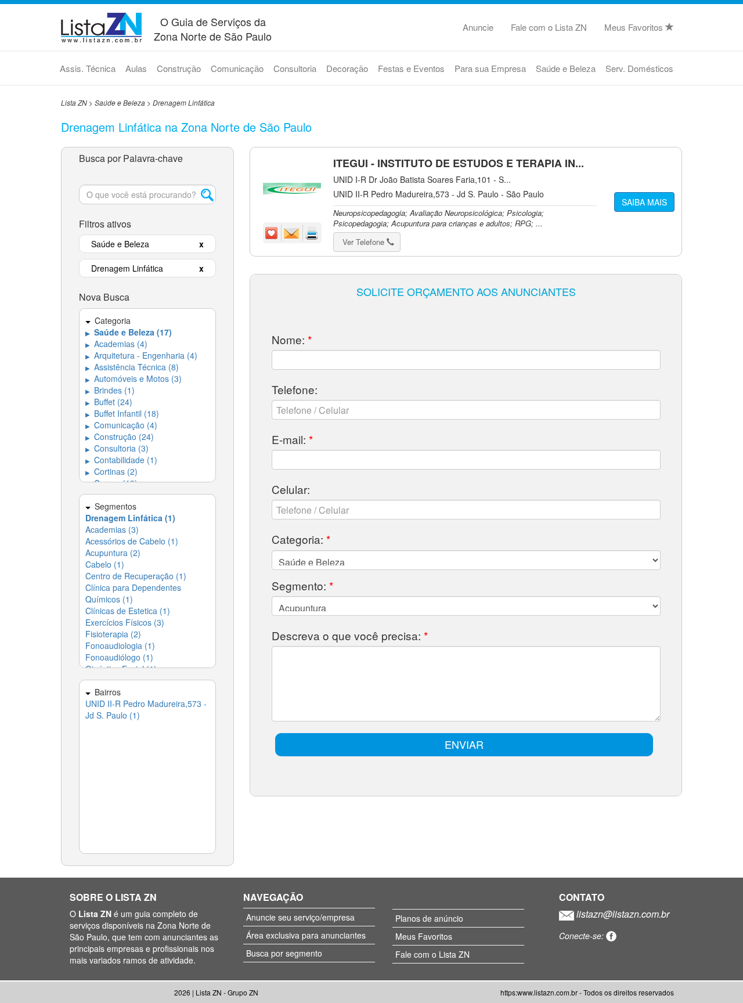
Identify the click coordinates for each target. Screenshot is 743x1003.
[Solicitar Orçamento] (293, 232)
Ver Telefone (364, 241)
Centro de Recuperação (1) (135, 576)
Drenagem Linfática (184, 102)
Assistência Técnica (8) (132, 367)
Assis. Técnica (88, 68)
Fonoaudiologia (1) (120, 645)
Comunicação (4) (121, 425)
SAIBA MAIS (644, 202)
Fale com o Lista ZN (549, 27)
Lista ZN (74, 102)
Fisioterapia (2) (113, 634)
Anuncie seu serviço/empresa (300, 917)
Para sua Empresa (490, 68)
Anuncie (478, 27)
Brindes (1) (110, 390)
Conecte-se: (582, 935)
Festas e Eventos (411, 68)
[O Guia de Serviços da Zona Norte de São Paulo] (101, 26)
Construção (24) (119, 436)
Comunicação (237, 68)
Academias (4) (116, 343)
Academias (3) (112, 529)
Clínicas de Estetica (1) (127, 610)
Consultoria (294, 68)
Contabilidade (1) (121, 460)
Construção (179, 68)
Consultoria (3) (117, 448)
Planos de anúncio (429, 918)
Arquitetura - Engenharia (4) (141, 355)
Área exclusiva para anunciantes (306, 935)
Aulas (136, 68)
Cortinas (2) (111, 471)
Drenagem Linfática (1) (130, 518)
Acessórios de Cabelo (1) (131, 541)
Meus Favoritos (634, 27)
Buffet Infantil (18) (122, 413)
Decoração (347, 68)
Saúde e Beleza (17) (128, 332)
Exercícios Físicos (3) (124, 622)
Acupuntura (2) (112, 552)
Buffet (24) (108, 401)
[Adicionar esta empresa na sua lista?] (273, 232)
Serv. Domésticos (639, 68)
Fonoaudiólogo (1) (119, 657)
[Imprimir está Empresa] (312, 232)
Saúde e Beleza (566, 68)
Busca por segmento (284, 953)
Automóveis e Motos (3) (133, 378)
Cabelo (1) (104, 564)
